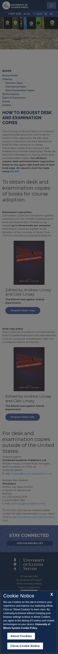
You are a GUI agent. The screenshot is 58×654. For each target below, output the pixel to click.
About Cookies (21, 636)
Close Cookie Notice (25, 646)
